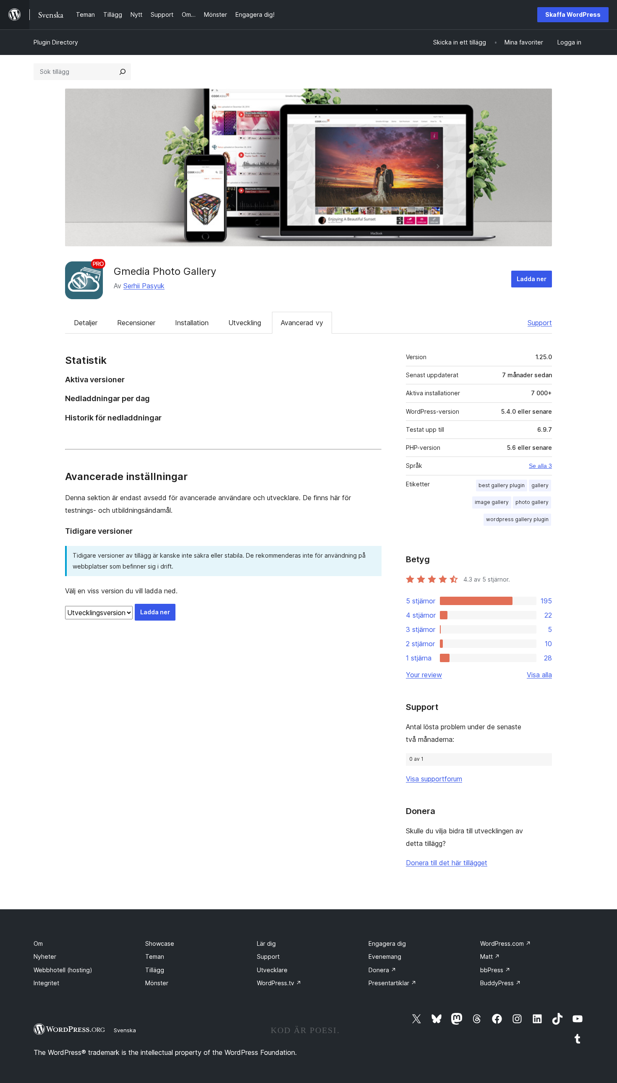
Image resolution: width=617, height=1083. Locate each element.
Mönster (156, 982)
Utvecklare (272, 969)
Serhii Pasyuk (144, 286)
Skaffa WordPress (573, 14)
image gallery (492, 502)
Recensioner (136, 322)
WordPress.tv (279, 982)
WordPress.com (505, 943)
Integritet (46, 982)
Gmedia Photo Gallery (165, 271)
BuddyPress (500, 982)
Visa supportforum (434, 779)
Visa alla (539, 675)
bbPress (495, 969)
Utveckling (244, 322)
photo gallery (532, 502)
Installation (192, 322)
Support (540, 322)
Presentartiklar (392, 982)
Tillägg (154, 969)
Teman (154, 956)
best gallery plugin (501, 485)
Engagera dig (387, 943)
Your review (424, 675)
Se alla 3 (540, 465)
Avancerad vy (302, 322)
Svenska (125, 1030)
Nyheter (45, 956)
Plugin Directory (56, 42)
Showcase (159, 943)
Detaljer (85, 322)
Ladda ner (531, 278)
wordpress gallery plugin (517, 519)
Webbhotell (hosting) (63, 969)
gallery (540, 485)
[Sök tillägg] (122, 71)
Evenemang (385, 956)
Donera (382, 969)
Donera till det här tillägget (446, 863)
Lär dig (266, 943)
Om (38, 943)
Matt (490, 956)
